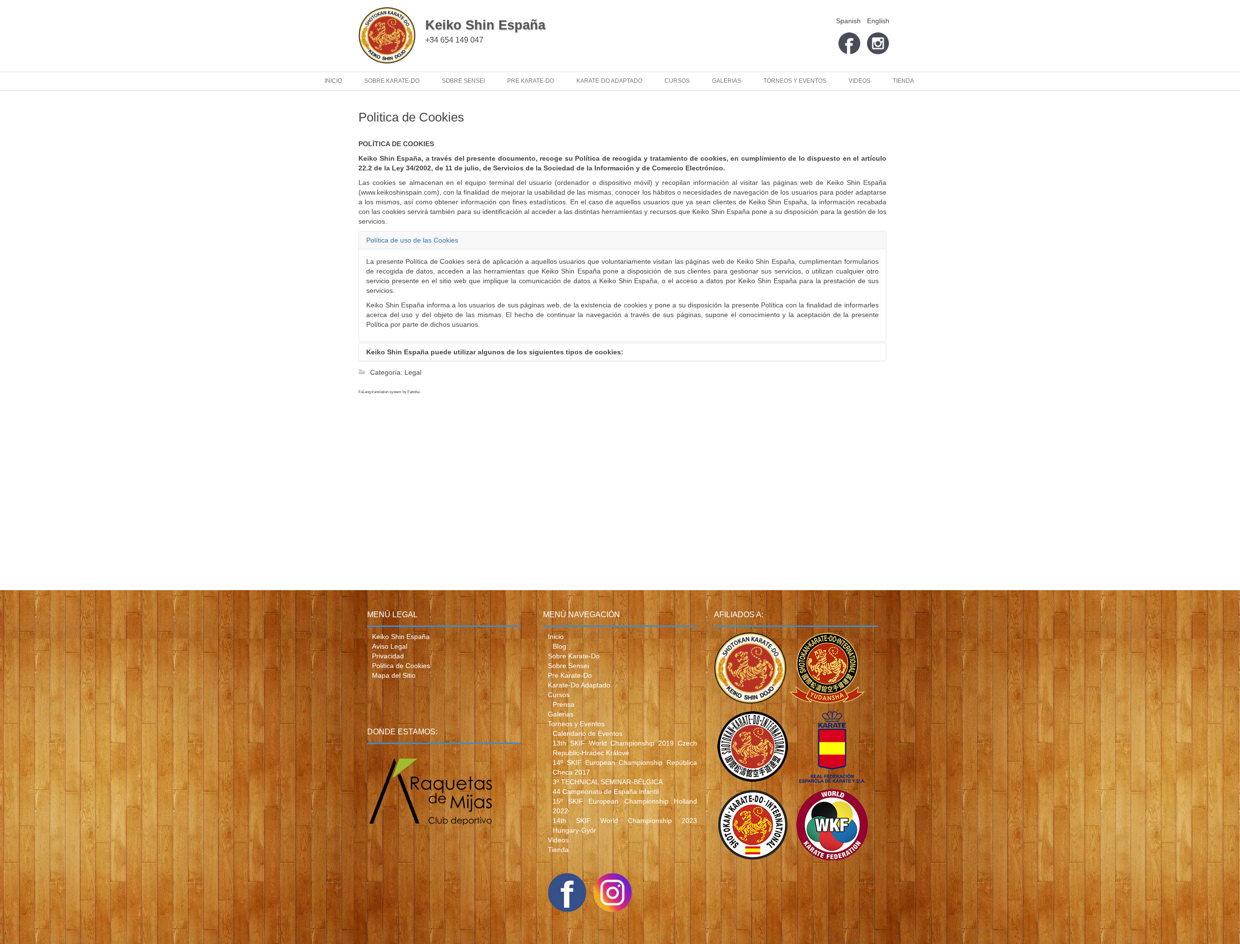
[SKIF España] (752, 826)
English (878, 21)
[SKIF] (752, 748)
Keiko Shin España (485, 25)
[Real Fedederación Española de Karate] (832, 748)
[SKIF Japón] (827, 670)
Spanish (849, 21)
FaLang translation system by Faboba (388, 392)
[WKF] (832, 826)
